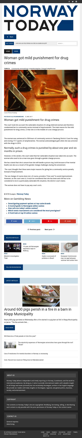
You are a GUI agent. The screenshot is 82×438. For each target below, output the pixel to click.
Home (42, 432)
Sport (69, 432)
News (6, 253)
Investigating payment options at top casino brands (29, 204)
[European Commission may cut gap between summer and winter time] (69, 251)
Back (11, 37)
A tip (59, 434)
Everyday (53, 434)
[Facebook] (69, 1)
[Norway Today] (41, 18)
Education (62, 432)
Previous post (35, 229)
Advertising (67, 434)
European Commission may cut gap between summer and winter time (69, 258)
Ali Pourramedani (17, 116)
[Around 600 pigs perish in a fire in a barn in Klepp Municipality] (41, 305)
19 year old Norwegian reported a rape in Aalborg (31, 249)
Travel (75, 432)
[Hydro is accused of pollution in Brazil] (50, 251)
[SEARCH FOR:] (67, 43)
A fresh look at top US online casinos (23, 213)
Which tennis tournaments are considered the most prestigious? (34, 211)
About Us (46, 436)
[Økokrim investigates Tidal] (12, 251)
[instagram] (76, 1)
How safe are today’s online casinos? (23, 208)
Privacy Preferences (10, 434)
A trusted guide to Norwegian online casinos (26, 206)
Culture (45, 434)
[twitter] (72, 1)
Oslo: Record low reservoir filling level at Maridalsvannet (24, 360)
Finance (54, 432)
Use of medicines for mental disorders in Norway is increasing (26, 354)
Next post (48, 229)
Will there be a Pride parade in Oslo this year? (20, 336)
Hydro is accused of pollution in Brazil (49, 257)
